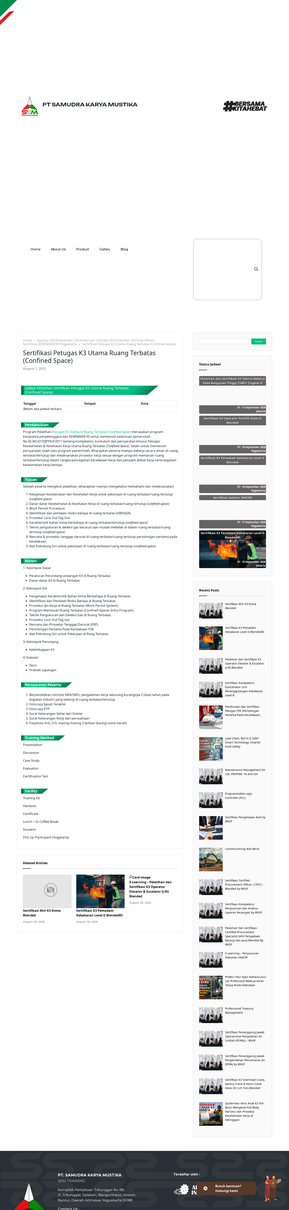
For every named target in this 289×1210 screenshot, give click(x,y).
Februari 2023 (93, 340)
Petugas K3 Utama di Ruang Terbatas (91, 432)
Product (82, 249)
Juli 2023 (110, 340)
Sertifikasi (146, 340)
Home (35, 249)
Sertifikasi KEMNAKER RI (41, 344)
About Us (58, 249)
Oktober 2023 (128, 340)
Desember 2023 (69, 340)
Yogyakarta (68, 344)
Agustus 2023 (47, 340)
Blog (124, 249)
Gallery (104, 249)
